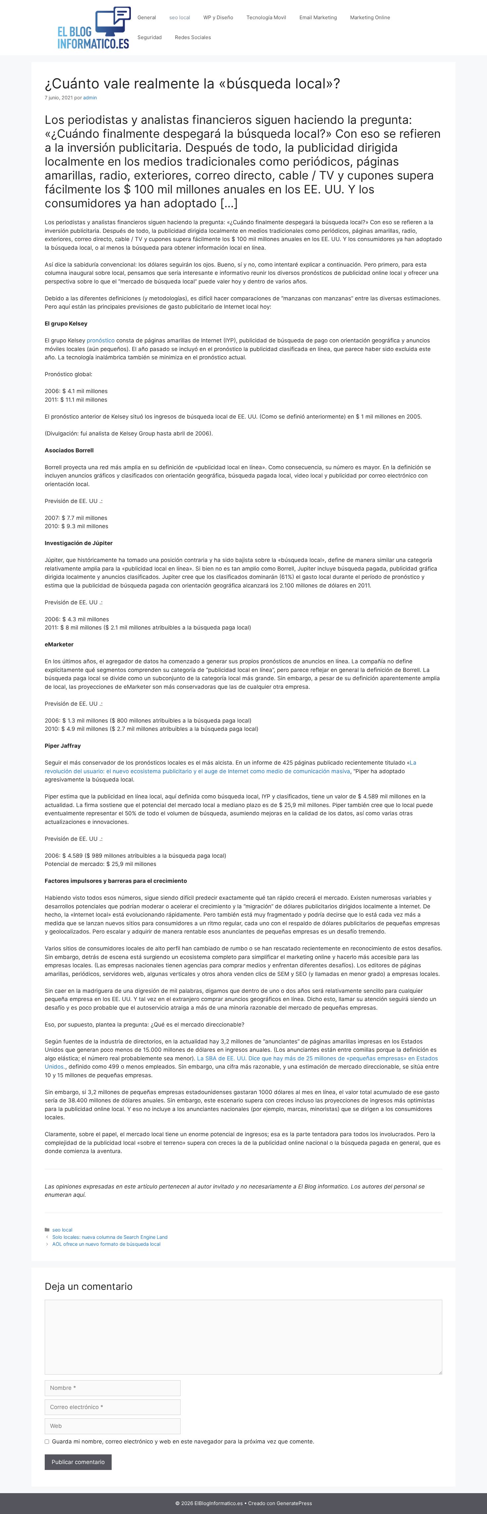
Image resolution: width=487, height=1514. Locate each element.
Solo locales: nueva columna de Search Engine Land (110, 1237)
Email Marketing (318, 17)
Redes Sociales (193, 37)
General (146, 17)
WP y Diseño (218, 17)
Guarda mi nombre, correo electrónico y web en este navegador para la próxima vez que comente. (183, 1441)
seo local (179, 17)
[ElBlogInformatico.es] (94, 27)
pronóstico (101, 340)
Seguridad (149, 37)
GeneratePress (294, 1503)
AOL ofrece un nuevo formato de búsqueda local (106, 1244)
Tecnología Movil (266, 17)
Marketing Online (370, 17)
